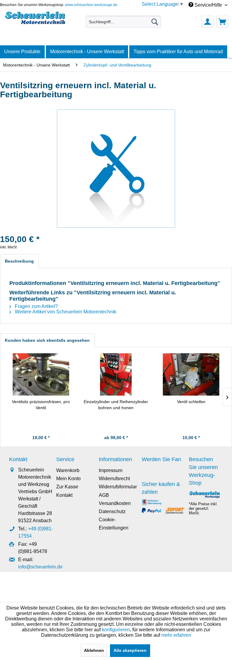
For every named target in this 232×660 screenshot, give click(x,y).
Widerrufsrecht (114, 478)
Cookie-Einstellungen (113, 523)
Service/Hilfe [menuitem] (208, 5)
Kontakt (64, 495)
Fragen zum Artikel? (36, 306)
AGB (104, 495)
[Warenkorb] (222, 22)
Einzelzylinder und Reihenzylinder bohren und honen (116, 404)
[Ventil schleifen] (191, 374)
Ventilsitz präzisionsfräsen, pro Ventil (41, 404)
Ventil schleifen (191, 401)
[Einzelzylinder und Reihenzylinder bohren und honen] (116, 374)
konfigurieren (116, 629)
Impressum (110, 470)
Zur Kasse (67, 486)
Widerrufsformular (118, 486)
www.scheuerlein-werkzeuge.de (91, 5)
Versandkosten (115, 503)
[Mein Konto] (207, 22)
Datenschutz (112, 511)
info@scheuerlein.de (40, 566)
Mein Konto (68, 478)
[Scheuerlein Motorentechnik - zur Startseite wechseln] (35, 20)
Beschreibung (19, 261)
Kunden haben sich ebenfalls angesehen (47, 340)
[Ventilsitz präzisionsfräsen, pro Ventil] (41, 374)
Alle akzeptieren (130, 650)
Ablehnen (94, 650)
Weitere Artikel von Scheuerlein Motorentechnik (65, 311)
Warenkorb (67, 470)
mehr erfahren (176, 635)
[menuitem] (123, 22)
